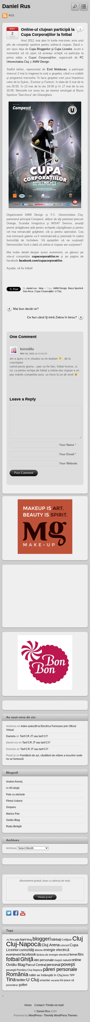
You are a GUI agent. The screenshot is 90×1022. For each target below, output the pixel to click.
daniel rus (31, 288)
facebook (29, 954)
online (76, 960)
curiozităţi (26, 950)
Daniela (11, 736)
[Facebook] (15, 912)
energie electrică (56, 950)
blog (41, 288)
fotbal (13, 959)
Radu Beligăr (14, 826)
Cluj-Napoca (23, 944)
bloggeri (42, 939)
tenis (66, 975)
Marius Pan (13, 813)
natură (67, 960)
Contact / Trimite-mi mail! (49, 1005)
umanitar (45, 980)
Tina (11, 979)
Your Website (68, 463)
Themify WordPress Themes (60, 1015)
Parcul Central (36, 965)
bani (23, 939)
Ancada (14, 939)
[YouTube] (22, 912)
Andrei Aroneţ (14, 781)
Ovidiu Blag (13, 820)
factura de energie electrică (52, 954)
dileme (39, 950)
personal (54, 965)
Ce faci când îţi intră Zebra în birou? (52, 317)
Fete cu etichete (15, 794)
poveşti (68, 964)
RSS (11, 15)
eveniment (13, 954)
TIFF (72, 975)
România (17, 974)
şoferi (23, 985)
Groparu (11, 807)
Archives (11, 848)
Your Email (66, 454)
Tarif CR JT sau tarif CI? (34, 736)
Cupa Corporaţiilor (44, 291)
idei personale (44, 960)
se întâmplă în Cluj (49, 975)
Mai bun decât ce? (26, 308)
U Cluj (58, 291)
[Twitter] (8, 912)
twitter (21, 980)
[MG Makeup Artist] (45, 553)
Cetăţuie (67, 939)
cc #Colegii (12, 787)
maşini (58, 960)
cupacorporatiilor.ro (45, 256)
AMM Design (41, 61)
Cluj (77, 938)
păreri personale (60, 969)
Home (28, 1005)
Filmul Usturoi (14, 800)
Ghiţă (26, 959)
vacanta (55, 980)
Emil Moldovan (56, 69)
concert (64, 945)
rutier (32, 975)
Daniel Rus (16, 6)
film (80, 954)
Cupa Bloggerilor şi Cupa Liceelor (50, 49)
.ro (7, 939)
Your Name (66, 444)
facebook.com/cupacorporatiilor (40, 260)
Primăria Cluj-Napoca (29, 970)
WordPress (35, 1015)
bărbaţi (56, 939)
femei (73, 954)
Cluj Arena (51, 945)
